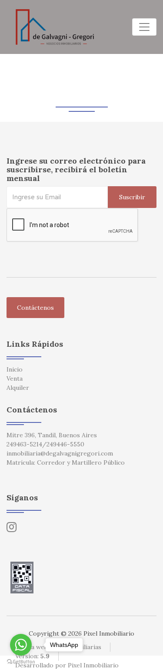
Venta (15, 378)
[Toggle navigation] (144, 27)
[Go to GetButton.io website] (21, 661)
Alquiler (18, 388)
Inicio (15, 369)
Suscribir (132, 197)
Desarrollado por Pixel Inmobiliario (67, 665)
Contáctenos (35, 308)
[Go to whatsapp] (21, 645)
